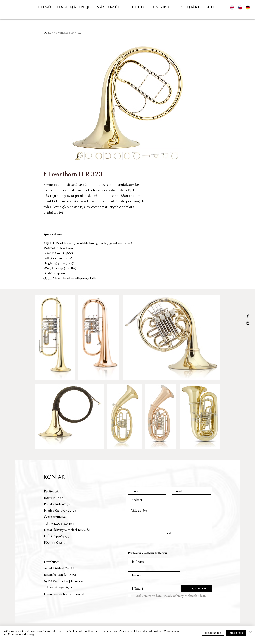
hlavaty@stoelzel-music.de (72, 530)
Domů (47, 32)
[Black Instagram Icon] (248, 323)
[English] (233, 7)
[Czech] (241, 7)
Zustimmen (236, 633)
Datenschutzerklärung (21, 634)
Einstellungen (213, 633)
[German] (249, 7)
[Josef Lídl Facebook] (248, 316)
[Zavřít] (250, 632)
